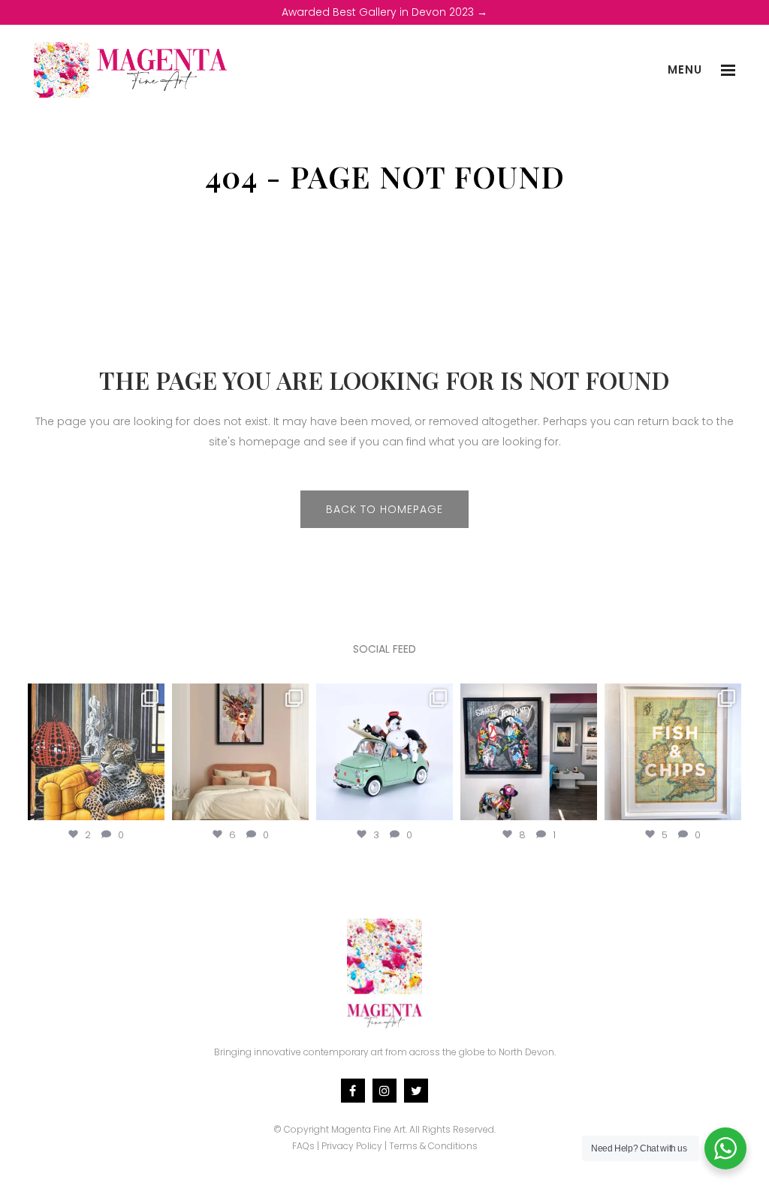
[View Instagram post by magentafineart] (151, 805)
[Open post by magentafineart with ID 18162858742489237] (673, 752)
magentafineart (96, 696)
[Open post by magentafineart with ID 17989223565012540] (240, 752)
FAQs (303, 1145)
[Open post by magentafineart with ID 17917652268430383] (528, 752)
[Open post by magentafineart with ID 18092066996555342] (384, 752)
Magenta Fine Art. (369, 1129)
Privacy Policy (351, 1145)
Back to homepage (384, 509)
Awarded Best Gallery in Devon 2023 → (384, 12)
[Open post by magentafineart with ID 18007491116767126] (96, 752)
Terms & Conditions (433, 1145)
